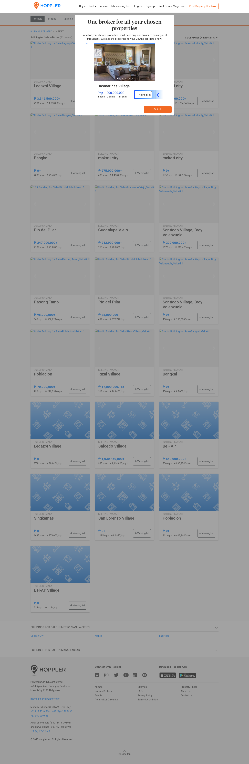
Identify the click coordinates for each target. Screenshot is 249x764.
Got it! (157, 109)
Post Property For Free (202, 6)
